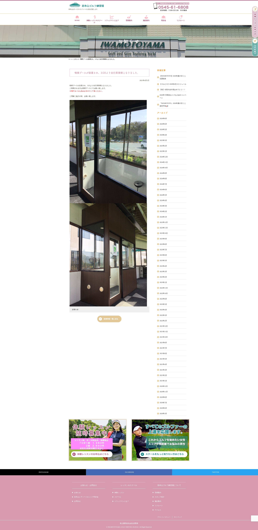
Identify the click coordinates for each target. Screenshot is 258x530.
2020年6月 (163, 408)
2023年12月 (164, 222)
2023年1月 (163, 282)
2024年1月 (163, 217)
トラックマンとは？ (112, 20)
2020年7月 (163, 402)
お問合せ (77, 501)
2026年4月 (163, 135)
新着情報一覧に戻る (111, 319)
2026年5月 (163, 129)
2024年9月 (163, 173)
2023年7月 (163, 249)
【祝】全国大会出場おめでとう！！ (172, 89)
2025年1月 (163, 151)
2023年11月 (164, 228)
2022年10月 (164, 293)
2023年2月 (163, 277)
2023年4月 (163, 266)
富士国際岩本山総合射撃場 (129, 523)
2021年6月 (163, 353)
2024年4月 (163, 200)
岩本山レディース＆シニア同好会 (86, 497)
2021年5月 (163, 359)
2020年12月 (164, 386)
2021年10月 (164, 337)
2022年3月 (163, 315)
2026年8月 (163, 118)
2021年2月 (163, 375)
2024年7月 (163, 184)
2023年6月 (163, 255)
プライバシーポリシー (163, 517)
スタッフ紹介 (159, 497)
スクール (117, 497)
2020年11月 (164, 392)
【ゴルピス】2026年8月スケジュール (173, 84)
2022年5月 (163, 304)
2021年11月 (164, 331)
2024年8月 (163, 178)
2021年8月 (163, 342)
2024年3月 (163, 206)
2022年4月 (163, 310)
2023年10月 (164, 233)
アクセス (158, 510)
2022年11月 (164, 288)
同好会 (163, 20)
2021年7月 (163, 348)
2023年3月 (163, 271)
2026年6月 (163, 124)
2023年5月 (163, 260)
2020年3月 (163, 413)
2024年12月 (164, 157)
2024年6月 (163, 189)
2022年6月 (163, 299)
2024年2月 (163, 211)
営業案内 (129, 20)
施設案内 (146, 20)
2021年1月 (163, 381)
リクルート (181, 20)
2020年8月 (163, 397)
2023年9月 (163, 239)
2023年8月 (163, 244)
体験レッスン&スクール (94, 21)
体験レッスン (119, 492)
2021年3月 (163, 370)
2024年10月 (164, 168)
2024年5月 (163, 195)
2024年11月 (164, 162)
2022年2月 (163, 321)
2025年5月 (163, 140)
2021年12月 (164, 326)
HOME (77, 20)
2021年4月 (163, 364)
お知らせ (75, 309)
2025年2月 (163, 146)
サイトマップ (178, 517)
